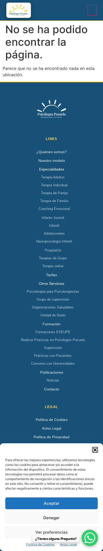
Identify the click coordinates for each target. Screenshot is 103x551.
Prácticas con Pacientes (53, 356)
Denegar (51, 517)
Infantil (54, 226)
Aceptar (51, 503)
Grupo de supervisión (53, 299)
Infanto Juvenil (53, 218)
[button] (95, 449)
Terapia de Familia (54, 201)
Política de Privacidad (51, 437)
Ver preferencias (51, 532)
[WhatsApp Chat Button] (90, 538)
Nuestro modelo (51, 160)
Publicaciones (51, 372)
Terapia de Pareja (54, 193)
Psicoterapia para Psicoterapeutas (53, 291)
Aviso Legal (68, 544)
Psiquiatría (53, 250)
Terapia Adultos (53, 177)
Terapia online (52, 266)
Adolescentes (54, 233)
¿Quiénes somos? (51, 152)
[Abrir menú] (92, 10)
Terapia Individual (54, 185)
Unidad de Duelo (52, 315)
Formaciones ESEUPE (53, 332)
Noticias (53, 380)
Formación (51, 324)
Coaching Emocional (54, 209)
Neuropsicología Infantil (54, 241)
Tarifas (51, 275)
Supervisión (53, 348)
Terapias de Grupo (53, 258)
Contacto (51, 389)
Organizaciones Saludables (53, 307)
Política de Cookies (40, 544)
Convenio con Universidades (53, 363)
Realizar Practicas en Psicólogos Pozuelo (53, 340)
